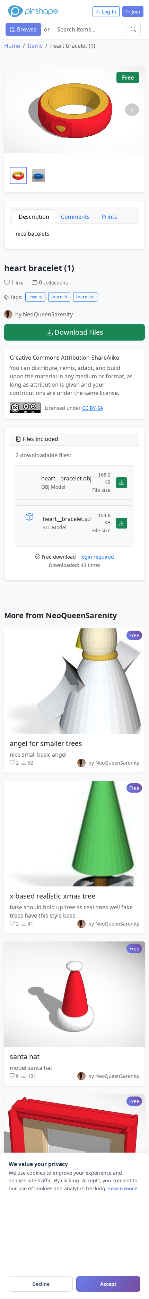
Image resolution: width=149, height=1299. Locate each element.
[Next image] (132, 109)
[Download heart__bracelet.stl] (121, 523)
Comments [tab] (75, 216)
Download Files (78, 332)
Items (35, 45)
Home (12, 45)
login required (97, 556)
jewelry (35, 297)
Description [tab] (34, 216)
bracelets (85, 297)
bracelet (59, 297)
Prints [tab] (109, 216)
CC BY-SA (92, 408)
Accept (108, 1284)
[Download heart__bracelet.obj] (121, 482)
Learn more (123, 1188)
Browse (26, 29)
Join (135, 11)
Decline (41, 1284)
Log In (108, 11)
